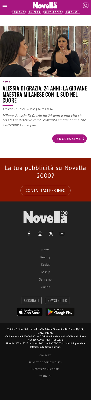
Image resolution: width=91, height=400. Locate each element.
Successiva (69, 139)
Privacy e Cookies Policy (45, 362)
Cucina (45, 287)
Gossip (45, 272)
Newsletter (53, 12)
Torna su (45, 376)
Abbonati (72, 12)
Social (45, 265)
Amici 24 (34, 12)
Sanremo (18, 12)
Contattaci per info (46, 190)
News (45, 250)
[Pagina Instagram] (85, 5)
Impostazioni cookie (45, 369)
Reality (45, 257)
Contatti (45, 355)
